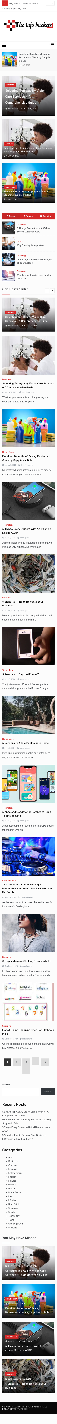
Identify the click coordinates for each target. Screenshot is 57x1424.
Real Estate (14, 1204)
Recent (12, 216)
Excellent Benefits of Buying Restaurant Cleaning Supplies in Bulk (35, 57)
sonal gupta (25, 538)
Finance (12, 1180)
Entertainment (9, 880)
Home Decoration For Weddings (24, 3)
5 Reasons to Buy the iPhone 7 (20, 674)
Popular (29, 216)
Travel (11, 1219)
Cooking (12, 1165)
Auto (10, 1157)
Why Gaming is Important (31, 245)
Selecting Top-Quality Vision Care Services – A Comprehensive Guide (25, 96)
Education (13, 1169)
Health (11, 1188)
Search (6, 1084)
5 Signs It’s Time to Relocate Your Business (23, 1135)
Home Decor (10, 187)
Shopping (6, 957)
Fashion (12, 1176)
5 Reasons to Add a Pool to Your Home (25, 743)
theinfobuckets (14, 109)
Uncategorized (15, 1223)
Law (10, 1196)
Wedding (12, 1227)
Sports (11, 1212)
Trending (47, 216)
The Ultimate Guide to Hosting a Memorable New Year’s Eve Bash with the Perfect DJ (27, 888)
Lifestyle (12, 1200)
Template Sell (21, 1409)
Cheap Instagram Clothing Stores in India (26, 961)
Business (10, 85)
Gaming (20, 241)
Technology (21, 224)
